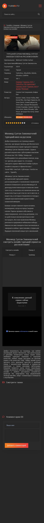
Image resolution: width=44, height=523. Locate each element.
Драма (18, 89)
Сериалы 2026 (21, 87)
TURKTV (13, 6)
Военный (25, 89)
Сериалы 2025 (28, 82)
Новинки (19, 82)
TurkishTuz (19, 84)
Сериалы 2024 (32, 87)
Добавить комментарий (16, 445)
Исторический (30, 84)
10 (24, 123)
